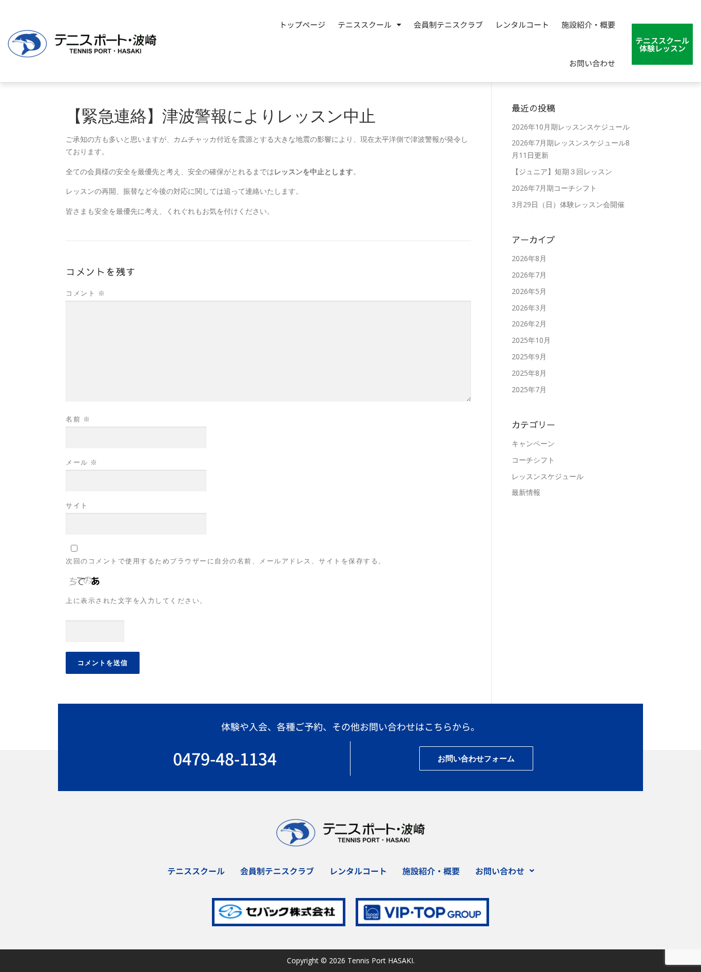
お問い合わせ (592, 63)
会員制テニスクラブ (448, 24)
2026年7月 (529, 275)
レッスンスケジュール (547, 476)
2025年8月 (529, 373)
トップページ (302, 24)
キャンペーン (533, 443)
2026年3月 (529, 308)
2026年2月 (529, 323)
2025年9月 (529, 356)
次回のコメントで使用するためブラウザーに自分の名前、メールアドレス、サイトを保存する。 (226, 560)
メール (82, 462)
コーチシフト (533, 460)
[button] (369, 24)
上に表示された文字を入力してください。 (136, 600)
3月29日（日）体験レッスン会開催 (568, 204)
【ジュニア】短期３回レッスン (562, 171)
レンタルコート (522, 24)
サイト (77, 505)
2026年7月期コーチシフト (554, 188)
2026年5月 (529, 291)
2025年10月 (531, 340)
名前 (78, 419)
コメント (85, 293)
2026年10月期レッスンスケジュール (571, 127)
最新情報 (526, 492)
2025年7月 (529, 389)
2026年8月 (529, 258)
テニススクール (196, 871)
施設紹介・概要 (588, 24)
